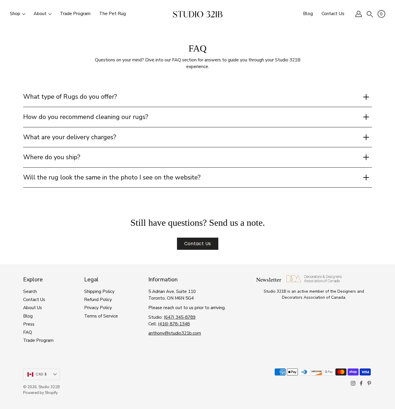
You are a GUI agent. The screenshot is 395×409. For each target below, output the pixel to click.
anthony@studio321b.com (174, 333)
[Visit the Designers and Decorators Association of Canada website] (314, 280)
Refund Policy (98, 299)
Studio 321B (49, 387)
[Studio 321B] (197, 14)
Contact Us (333, 13)
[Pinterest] (369, 383)
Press (28, 324)
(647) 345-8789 (179, 317)
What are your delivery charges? (69, 137)
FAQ (27, 332)
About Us (32, 308)
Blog (308, 13)
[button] (370, 13)
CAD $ (41, 374)
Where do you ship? (51, 157)
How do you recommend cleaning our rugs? (85, 117)
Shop (15, 13)
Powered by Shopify (40, 392)
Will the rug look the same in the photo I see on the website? (111, 177)
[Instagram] (353, 383)
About (40, 13)
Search (30, 291)
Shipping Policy (99, 291)
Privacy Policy (98, 308)
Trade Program (75, 13)
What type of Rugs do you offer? (70, 96)
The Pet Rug (112, 13)
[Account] (358, 14)
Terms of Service (101, 316)
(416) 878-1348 (174, 324)
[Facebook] (361, 383)
